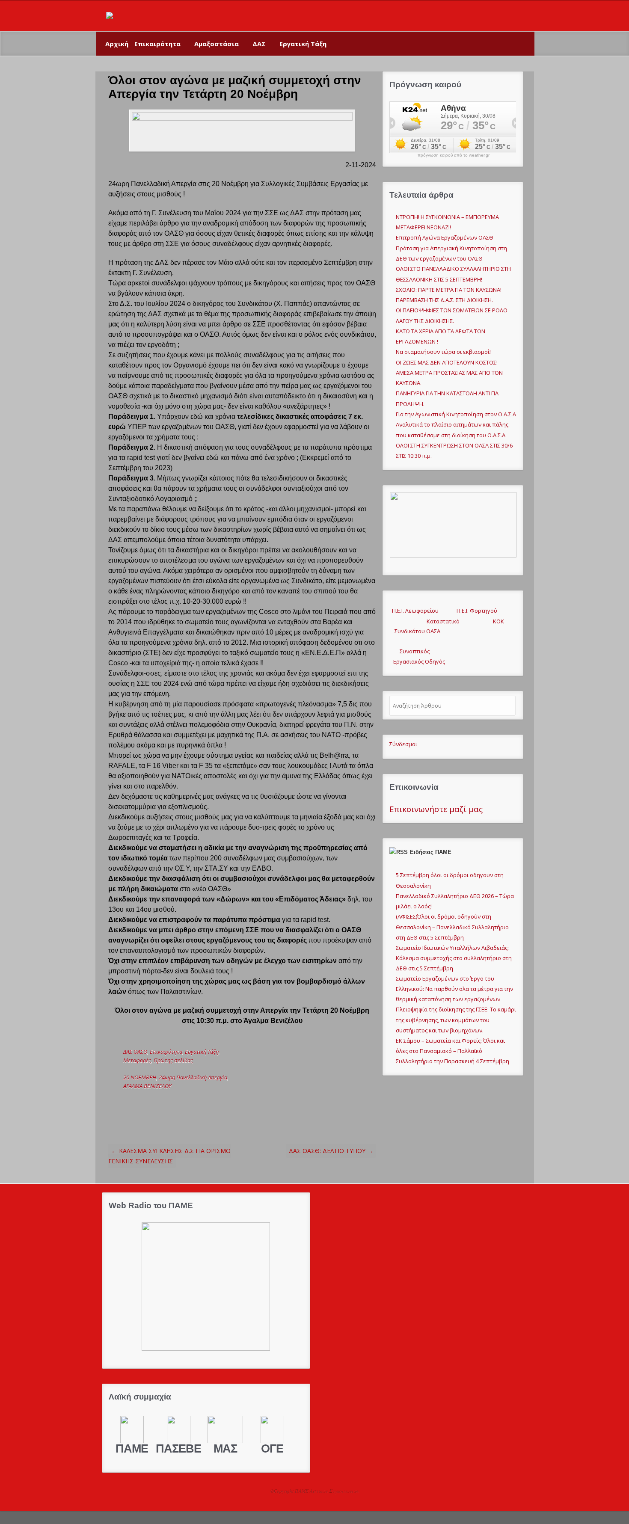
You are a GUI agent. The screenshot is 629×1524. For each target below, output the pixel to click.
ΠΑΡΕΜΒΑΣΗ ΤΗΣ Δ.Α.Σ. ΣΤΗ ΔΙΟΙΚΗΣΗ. (444, 300)
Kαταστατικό (438, 621)
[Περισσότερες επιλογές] (243, 1103)
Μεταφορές (137, 1060)
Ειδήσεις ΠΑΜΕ (430, 852)
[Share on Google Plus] (203, 1103)
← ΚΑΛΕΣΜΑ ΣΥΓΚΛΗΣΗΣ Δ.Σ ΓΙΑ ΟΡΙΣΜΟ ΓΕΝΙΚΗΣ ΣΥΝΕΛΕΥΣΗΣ (169, 1156)
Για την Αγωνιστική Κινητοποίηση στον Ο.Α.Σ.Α (456, 414)
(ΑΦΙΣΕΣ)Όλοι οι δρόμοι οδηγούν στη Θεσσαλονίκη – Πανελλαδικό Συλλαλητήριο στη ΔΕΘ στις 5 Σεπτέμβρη (452, 927)
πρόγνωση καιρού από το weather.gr (454, 155)
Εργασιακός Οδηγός (417, 661)
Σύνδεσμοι (403, 744)
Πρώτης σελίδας (173, 1060)
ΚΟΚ (498, 621)
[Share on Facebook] (190, 1103)
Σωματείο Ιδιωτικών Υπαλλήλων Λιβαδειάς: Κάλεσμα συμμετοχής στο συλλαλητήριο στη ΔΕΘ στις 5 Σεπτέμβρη (454, 958)
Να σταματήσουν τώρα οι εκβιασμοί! (443, 352)
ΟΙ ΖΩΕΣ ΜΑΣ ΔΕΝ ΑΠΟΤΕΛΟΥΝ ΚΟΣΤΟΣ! (447, 362)
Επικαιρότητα (157, 43)
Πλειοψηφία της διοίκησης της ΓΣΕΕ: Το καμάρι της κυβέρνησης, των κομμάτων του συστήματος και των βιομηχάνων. (456, 1019)
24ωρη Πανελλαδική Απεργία (193, 1077)
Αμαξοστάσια (216, 43)
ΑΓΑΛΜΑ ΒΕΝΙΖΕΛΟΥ (147, 1086)
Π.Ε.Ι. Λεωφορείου (414, 610)
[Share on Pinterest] (216, 1103)
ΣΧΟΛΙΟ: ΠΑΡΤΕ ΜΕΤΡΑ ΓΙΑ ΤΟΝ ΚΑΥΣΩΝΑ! (448, 290)
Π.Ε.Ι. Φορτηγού (477, 610)
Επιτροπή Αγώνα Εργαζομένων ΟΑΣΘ (444, 237)
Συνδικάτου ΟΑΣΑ (414, 631)
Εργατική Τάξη (302, 43)
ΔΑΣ (259, 43)
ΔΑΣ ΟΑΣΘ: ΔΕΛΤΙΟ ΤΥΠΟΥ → (331, 1151)
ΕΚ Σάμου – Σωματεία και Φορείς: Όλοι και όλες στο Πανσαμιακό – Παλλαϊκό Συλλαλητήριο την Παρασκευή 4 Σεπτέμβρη (452, 1051)
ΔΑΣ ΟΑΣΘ (135, 1052)
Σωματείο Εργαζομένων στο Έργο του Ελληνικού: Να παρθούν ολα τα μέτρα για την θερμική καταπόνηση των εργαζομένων (454, 989)
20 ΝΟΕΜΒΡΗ (139, 1077)
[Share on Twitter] (176, 1103)
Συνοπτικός (409, 651)
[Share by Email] (229, 1103)
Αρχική (116, 43)
